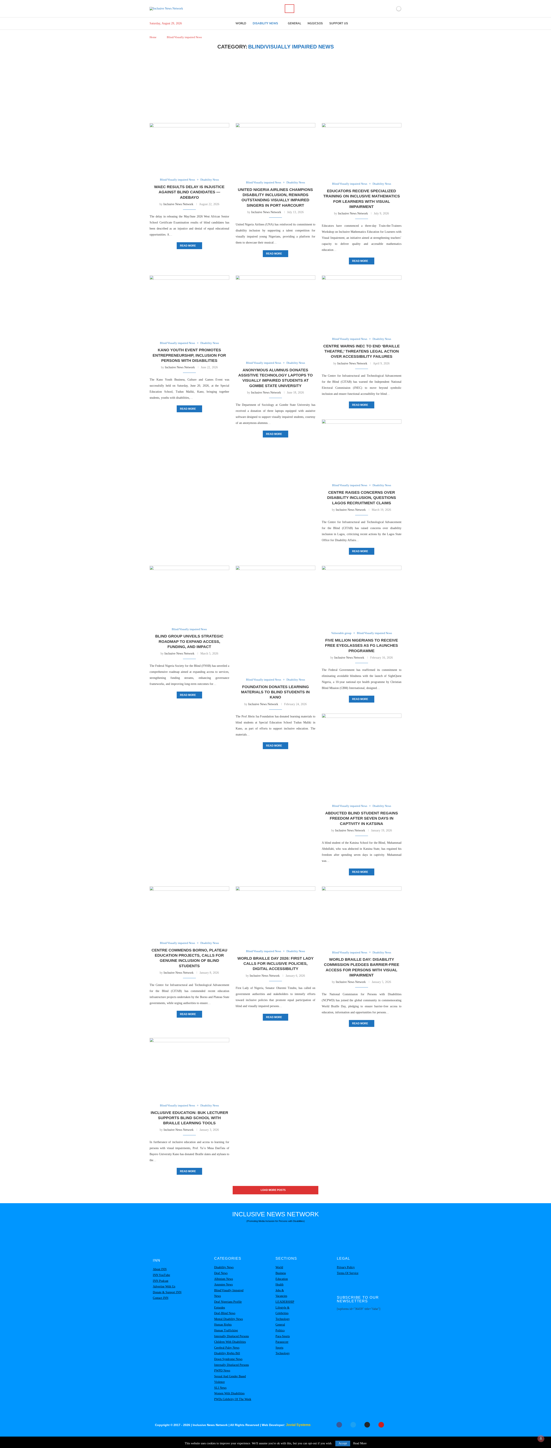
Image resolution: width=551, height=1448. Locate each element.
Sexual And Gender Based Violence (230, 1379)
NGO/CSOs (315, 23)
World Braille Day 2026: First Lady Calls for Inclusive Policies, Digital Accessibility (275, 963)
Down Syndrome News (228, 1359)
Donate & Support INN (167, 1292)
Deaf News (221, 1273)
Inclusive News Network (178, 204)
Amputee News (223, 1284)
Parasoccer (282, 1341)
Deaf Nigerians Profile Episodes (228, 1304)
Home (153, 37)
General (294, 23)
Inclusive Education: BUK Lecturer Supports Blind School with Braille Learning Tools (189, 1118)
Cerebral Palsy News (226, 1347)
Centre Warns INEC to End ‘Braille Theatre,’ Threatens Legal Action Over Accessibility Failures (361, 351)
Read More (360, 1443)
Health (279, 1284)
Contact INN (160, 1298)
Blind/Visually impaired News (228, 1293)
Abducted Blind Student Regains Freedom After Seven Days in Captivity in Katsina (361, 818)
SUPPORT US (338, 23)
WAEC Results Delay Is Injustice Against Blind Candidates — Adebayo (189, 192)
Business (281, 1273)
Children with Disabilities (230, 1341)
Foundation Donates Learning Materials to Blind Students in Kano (275, 692)
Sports (279, 1347)
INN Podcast (160, 1280)
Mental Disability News (228, 1319)
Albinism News (223, 1279)
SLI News (220, 1387)
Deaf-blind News (224, 1313)
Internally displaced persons (231, 1336)
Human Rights (223, 1324)
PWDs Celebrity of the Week (232, 1399)
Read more (188, 245)
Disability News (265, 23)
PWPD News (222, 1370)
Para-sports (283, 1336)
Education (282, 1279)
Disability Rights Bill (227, 1353)
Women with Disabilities (229, 1393)
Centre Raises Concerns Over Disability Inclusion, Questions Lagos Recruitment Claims (361, 497)
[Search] (289, 8)
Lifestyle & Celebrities (282, 1310)
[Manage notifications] (540, 1438)
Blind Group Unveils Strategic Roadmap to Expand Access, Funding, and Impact (189, 641)
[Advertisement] (275, 86)
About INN (160, 1269)
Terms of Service (347, 1273)
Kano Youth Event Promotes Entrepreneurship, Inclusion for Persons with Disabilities (189, 355)
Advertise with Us (164, 1286)
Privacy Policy (346, 1267)
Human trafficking (226, 1330)
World (240, 23)
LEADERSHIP (285, 1301)
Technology (283, 1319)
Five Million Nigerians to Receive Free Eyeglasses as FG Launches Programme (361, 645)
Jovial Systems (298, 1425)
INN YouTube (161, 1275)
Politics (280, 1330)
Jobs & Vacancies (281, 1293)
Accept (343, 1443)
